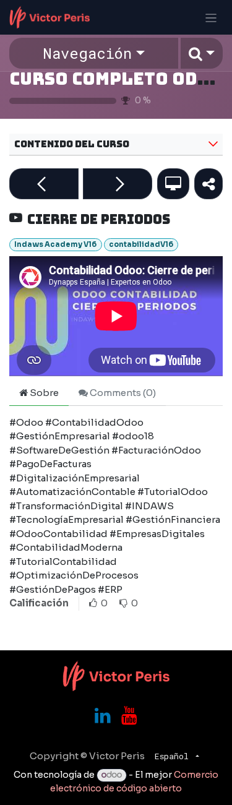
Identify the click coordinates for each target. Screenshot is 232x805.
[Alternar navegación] (211, 17)
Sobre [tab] (43, 392)
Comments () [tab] (122, 392)
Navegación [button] (87, 52)
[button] (202, 53)
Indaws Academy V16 (55, 244)
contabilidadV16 (141, 244)
